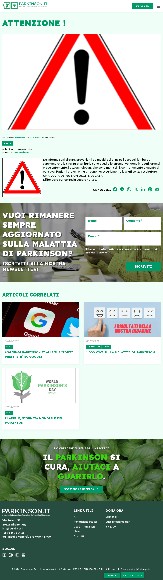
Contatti (79, 536)
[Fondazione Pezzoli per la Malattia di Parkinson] (34, 4)
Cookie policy (144, 569)
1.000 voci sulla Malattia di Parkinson (120, 352)
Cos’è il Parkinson (84, 526)
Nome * (93, 220)
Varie (7, 143)
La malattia (94, 347)
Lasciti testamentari (118, 521)
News (77, 531)
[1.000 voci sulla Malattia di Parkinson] (122, 319)
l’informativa (107, 249)
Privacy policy (127, 569)
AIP (76, 516)
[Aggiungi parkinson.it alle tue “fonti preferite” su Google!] (40, 319)
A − (131, 575)
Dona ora (142, 5)
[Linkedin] (23, 556)
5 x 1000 (111, 526)
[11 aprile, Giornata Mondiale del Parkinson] (40, 385)
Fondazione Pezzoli (86, 521)
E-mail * (93, 236)
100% (139, 575)
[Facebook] (4, 556)
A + (125, 575)
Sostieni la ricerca (79, 489)
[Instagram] (11, 556)
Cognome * (134, 220)
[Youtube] (17, 556)
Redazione (22, 152)
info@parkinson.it (13, 528)
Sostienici (111, 516)
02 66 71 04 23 (15, 532)
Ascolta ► (112, 575)
